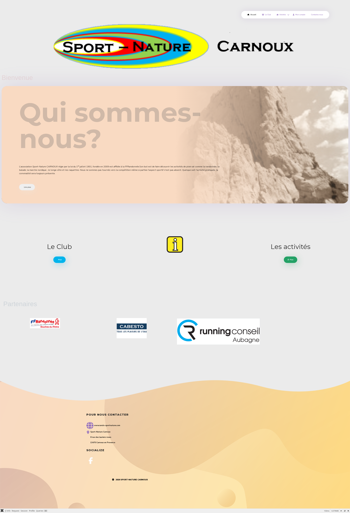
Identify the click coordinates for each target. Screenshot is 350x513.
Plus (60, 259)
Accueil (253, 15)
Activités (282, 15)
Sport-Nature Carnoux (134, 479)
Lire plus (27, 187)
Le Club (268, 15)
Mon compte (300, 15)
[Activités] (288, 14)
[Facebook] (91, 460)
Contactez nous (317, 15)
